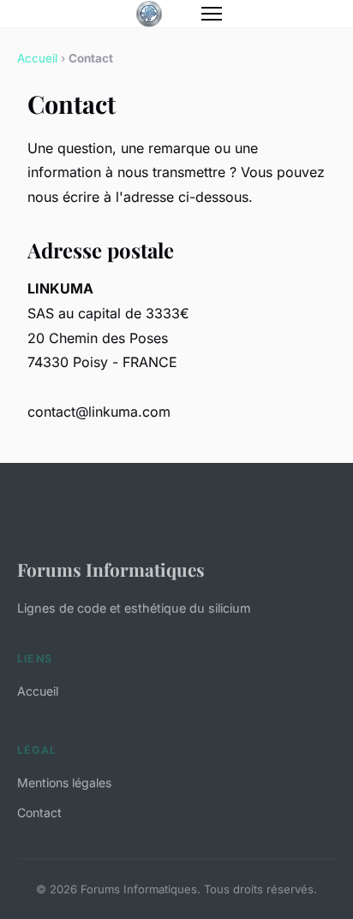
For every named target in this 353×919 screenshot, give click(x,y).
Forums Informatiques (111, 569)
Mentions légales (64, 782)
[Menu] (211, 13)
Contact (39, 812)
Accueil (37, 58)
